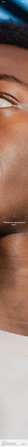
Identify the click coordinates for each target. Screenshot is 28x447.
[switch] (23, 1)
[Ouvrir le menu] (25, 1)
